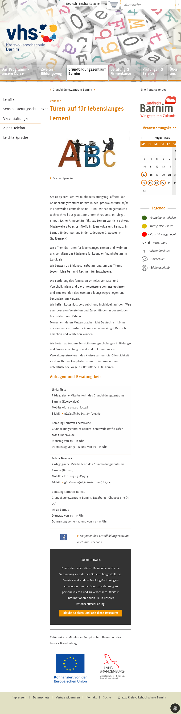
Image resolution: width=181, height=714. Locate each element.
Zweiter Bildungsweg (51, 71)
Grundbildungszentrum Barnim (87, 71)
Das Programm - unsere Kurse (15, 71)
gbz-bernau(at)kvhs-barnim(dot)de (87, 482)
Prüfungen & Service (153, 71)
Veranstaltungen (16, 118)
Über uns (173, 71)
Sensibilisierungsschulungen (22, 109)
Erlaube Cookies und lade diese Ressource (91, 613)
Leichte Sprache (89, 3)
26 (156, 183)
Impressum (19, 697)
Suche (107, 697)
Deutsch (71, 3)
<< (141, 137)
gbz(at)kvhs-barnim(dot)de (82, 414)
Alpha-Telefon (14, 128)
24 (144, 183)
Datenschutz (41, 697)
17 (144, 174)
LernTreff (10, 99)
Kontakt (91, 697)
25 (150, 183)
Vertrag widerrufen (68, 697)
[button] (55, 101)
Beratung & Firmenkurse (121, 71)
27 (162, 183)
